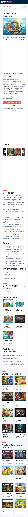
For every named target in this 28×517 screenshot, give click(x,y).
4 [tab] (14, 157)
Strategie (14, 73)
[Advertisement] (14, 57)
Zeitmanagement (7, 81)
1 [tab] (8, 157)
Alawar (10, 76)
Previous (5, 152)
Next (23, 152)
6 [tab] (18, 157)
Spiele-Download (12, 11)
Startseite (5, 11)
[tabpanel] (14, 152)
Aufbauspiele (20, 11)
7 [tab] (20, 157)
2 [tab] (10, 157)
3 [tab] (12, 157)
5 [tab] (16, 157)
